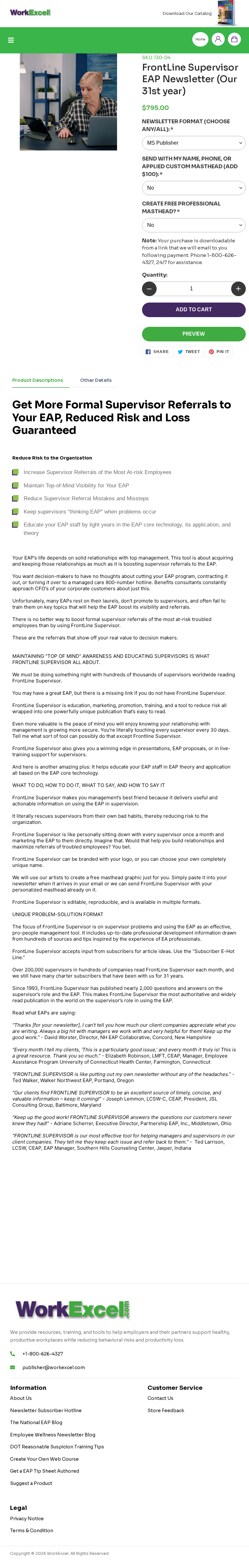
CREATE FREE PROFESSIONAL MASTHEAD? (181, 207)
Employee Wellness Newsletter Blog (52, 1435)
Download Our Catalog (187, 13)
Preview (194, 334)
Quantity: (154, 274)
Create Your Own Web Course (44, 1459)
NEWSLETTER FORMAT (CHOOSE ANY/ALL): (186, 125)
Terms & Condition (31, 1530)
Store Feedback (166, 1410)
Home (200, 39)
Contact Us (160, 1398)
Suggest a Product (31, 1483)
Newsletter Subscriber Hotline (46, 1410)
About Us (21, 1398)
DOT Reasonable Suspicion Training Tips (57, 1447)
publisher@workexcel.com (53, 1367)
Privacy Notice (27, 1519)
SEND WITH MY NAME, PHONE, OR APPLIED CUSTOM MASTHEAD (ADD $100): (190, 166)
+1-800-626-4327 (42, 1354)
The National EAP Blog (36, 1422)
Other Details (96, 380)
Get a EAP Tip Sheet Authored (44, 1471)
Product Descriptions (37, 380)
